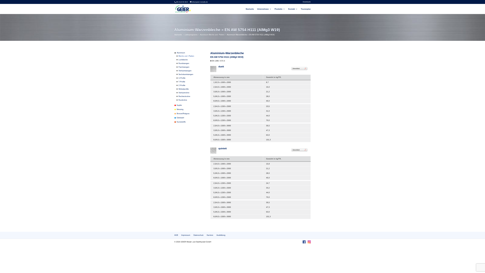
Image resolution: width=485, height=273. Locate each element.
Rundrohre (182, 100)
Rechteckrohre (184, 96)
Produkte (278, 9)
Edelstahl (180, 118)
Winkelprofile (183, 89)
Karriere (210, 235)
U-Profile (181, 78)
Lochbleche (183, 60)
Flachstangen (183, 67)
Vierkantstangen (184, 71)
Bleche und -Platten (186, 56)
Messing (180, 109)
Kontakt (291, 9)
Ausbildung (220, 235)
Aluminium (181, 53)
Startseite (250, 9)
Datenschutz (198, 235)
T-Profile (181, 82)
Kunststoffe (181, 122)
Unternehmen (263, 9)
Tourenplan (306, 9)
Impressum (185, 235)
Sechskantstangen (185, 74)
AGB (176, 235)
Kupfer (179, 105)
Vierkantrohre (183, 93)
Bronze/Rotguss (183, 113)
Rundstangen (183, 63)
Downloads (307, 2)
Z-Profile (181, 85)
